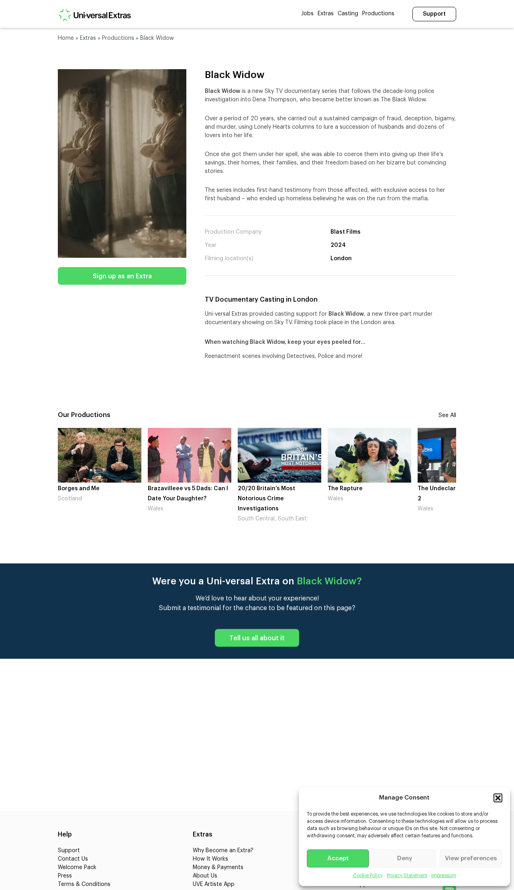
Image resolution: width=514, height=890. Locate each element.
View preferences (471, 858)
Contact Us (73, 859)
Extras (326, 13)
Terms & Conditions (84, 884)
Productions (378, 13)
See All (447, 415)
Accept (338, 858)
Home (66, 38)
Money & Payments (218, 867)
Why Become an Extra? (223, 850)
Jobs (307, 13)
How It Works (210, 859)
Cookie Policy (368, 875)
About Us (205, 876)
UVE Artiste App (214, 884)
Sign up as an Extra (122, 276)
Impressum (443, 875)
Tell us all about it (257, 638)
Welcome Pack (77, 867)
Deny (404, 858)
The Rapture (264, 488)
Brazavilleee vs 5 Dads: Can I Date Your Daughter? (107, 494)
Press (65, 876)
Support (434, 14)
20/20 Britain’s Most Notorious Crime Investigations (186, 499)
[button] (498, 798)
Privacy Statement (407, 875)
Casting (348, 13)
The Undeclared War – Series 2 (378, 494)
